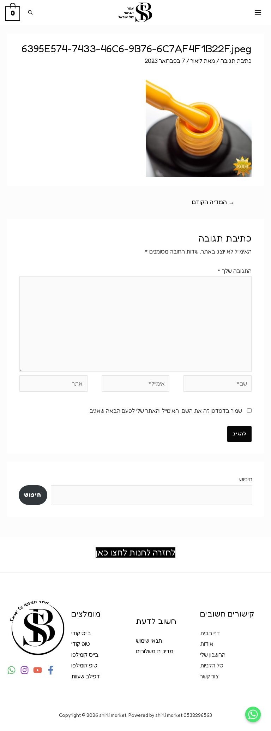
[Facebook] (50, 670)
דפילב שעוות (85, 676)
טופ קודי (80, 643)
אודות (206, 643)
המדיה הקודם (213, 202)
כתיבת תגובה (236, 60)
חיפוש (245, 479)
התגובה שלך (234, 270)
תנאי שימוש (149, 640)
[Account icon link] (9, 222)
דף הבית (210, 633)
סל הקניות (211, 665)
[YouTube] (37, 670)
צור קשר (209, 676)
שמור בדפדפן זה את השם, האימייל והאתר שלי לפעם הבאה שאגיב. (165, 410)
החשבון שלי (212, 654)
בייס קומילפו (84, 654)
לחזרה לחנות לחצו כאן (135, 552)
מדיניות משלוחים (154, 651)
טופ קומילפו (84, 665)
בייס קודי (81, 633)
